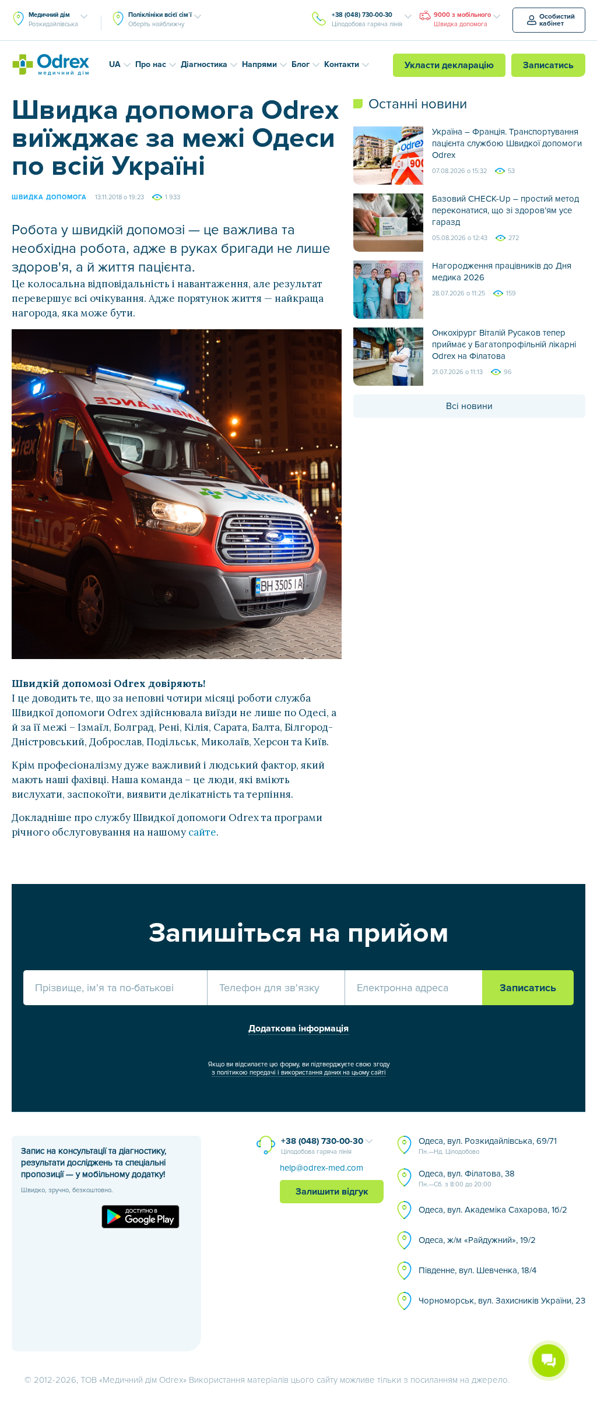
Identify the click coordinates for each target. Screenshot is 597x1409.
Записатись (548, 65)
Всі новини (469, 406)
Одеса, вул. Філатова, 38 (467, 1178)
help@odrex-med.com (321, 1168)
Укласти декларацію (449, 65)
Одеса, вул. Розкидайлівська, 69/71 (488, 1146)
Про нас (150, 64)
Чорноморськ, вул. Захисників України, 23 (502, 1300)
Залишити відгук (332, 1191)
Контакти (341, 64)
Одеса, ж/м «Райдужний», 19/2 (477, 1240)
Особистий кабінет (557, 20)
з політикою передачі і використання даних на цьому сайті (299, 1072)
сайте (202, 832)
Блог (301, 64)
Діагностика (204, 64)
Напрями (259, 64)
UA (115, 64)
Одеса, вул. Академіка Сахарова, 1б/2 (493, 1209)
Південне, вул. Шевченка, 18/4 (477, 1270)
